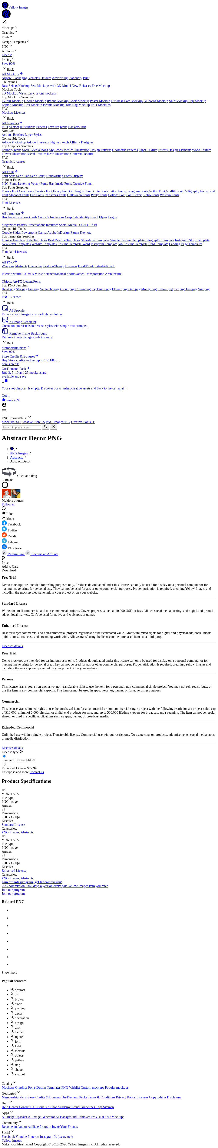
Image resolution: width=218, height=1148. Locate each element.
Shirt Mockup (178, 101)
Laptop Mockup (12, 105)
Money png (149, 289)
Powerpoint (29, 232)
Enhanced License (14, 870)
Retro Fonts (151, 195)
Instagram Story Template (192, 240)
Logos (112, 217)
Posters (22, 225)
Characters (35, 266)
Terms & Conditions (102, 1097)
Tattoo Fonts (117, 191)
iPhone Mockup (58, 101)
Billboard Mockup (155, 101)
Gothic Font (157, 191)
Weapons (8, 266)
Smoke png (165, 289)
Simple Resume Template (127, 240)
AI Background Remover (73, 1117)
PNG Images (10, 832)
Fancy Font (60, 191)
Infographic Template (159, 240)
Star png (21, 289)
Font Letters (134, 195)
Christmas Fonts (55, 195)
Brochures (9, 217)
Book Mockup (79, 101)
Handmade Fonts (60, 183)
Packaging (20, 78)
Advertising (60, 78)
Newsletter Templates (16, 244)
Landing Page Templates (185, 244)
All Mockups (10, 74)
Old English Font (80, 191)
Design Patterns (100, 150)
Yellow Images (12, 1140)
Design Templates (48, 1087)
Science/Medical (55, 274)
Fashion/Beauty (53, 266)
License (7, 55)
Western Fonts (169, 195)
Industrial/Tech (105, 266)
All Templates (11, 213)
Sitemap (108, 1107)
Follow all (8, 504)
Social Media (68, 225)
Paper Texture (148, 150)
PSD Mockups (100, 105)
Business (71, 266)
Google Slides (11, 232)
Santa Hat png (49, 289)
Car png (179, 289)
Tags (99, 1107)
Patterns (41, 127)
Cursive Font (43, 191)
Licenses (142, 1097)
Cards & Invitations (51, 217)
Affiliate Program (40, 1126)
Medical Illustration (76, 150)
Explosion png (101, 289)
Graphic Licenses (13, 161)
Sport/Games (75, 274)
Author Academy (59, 1107)
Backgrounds (77, 127)
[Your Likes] (4, 400)
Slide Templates (36, 240)
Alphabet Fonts (19, 195)
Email (94, 217)
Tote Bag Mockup (77, 105)
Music (38, 274)
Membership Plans (14, 1097)
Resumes (52, 225)
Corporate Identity (77, 217)
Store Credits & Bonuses (44, 1097)
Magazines (9, 225)
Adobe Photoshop (14, 142)
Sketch (64, 142)
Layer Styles (33, 134)
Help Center (10, 1107)
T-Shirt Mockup (12, 101)
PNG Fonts (9, 183)
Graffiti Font (174, 191)
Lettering (24, 183)
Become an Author (15, 1126)
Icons (63, 127)
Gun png (134, 289)
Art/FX (17, 281)
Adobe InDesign (58, 232)
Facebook (9, 1136)
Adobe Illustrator (38, 142)
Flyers (103, 217)
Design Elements (179, 150)
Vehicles (34, 78)
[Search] (45, 427)
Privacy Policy (126, 1097)
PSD (5, 127)
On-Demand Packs (75, 1097)
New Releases (81, 85)
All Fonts (8, 172)
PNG (65, 1087)
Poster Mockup (100, 101)
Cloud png (67, 289)
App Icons (56, 150)
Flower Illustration (14, 154)
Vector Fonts (39, 183)
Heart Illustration (58, 154)
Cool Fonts (26, 191)
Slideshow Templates (95, 240)
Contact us (37, 772)
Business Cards (26, 217)
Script (41, 176)
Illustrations (27, 127)
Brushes (18, 134)
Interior (6, 274)
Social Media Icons (35, 150)
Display (77, 176)
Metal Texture (36, 154)
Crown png (83, 289)
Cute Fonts (100, 191)
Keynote (85, 232)
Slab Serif (30, 176)
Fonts (32, 1087)
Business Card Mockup (127, 101)
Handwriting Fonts (59, 176)
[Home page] (12, 449)
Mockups (8, 1087)
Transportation (94, 274)
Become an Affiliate (44, 554)
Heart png (8, 289)
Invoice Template (13, 240)
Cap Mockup (197, 101)
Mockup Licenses (14, 112)
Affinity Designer (81, 142)
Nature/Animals (23, 274)
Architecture (113, 274)
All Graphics (10, 123)
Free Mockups (101, 85)
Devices (45, 78)
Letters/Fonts (32, 281)
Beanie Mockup (54, 105)
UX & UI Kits (87, 225)
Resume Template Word (73, 244)
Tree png (191, 289)
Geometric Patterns (125, 150)
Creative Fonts (82, 183)
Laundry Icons (11, 150)
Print (86, 78)
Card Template (158, 244)
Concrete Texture (81, 154)
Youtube (22, 1136)
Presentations (36, 225)
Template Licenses (14, 251)
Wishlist (75, 1087)
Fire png (33, 289)
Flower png (120, 289)
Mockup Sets (27, 85)
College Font (116, 195)
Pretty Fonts (99, 195)
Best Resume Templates (64, 240)
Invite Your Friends (65, 1126)
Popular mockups (116, 1087)
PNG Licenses (11, 297)
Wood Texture (201, 150)
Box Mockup (33, 105)
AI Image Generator (42, 1117)
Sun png (203, 289)
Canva (42, 232)
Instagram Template (104, 244)
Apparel (7, 78)
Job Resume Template (133, 244)
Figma (54, 142)
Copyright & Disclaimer (165, 1097)
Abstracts (21, 266)
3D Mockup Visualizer (17, 93)
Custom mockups (45, 93)
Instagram (47, 1136)
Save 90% (8, 63)
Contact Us (27, 1107)
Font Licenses (11, 203)
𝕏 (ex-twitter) (63, 1136)
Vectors (14, 127)
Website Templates (44, 244)
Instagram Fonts (137, 191)
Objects (7, 281)
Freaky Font (10, 191)
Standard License (13, 824)
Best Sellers (9, 85)
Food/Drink (86, 266)
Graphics (21, 1087)
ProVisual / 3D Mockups (107, 1117)
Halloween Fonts (78, 195)
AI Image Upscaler (15, 1117)
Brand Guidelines (83, 1107)
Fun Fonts (37, 195)
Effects (163, 150)
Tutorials (41, 1107)
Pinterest (34, 1136)
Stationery (75, 78)
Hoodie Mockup (35, 101)
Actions (7, 134)
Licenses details (12, 646)
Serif (5, 176)
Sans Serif (16, 176)
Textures (53, 127)
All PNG (8, 262)
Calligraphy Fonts (196, 191)
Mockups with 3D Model (54, 85)
